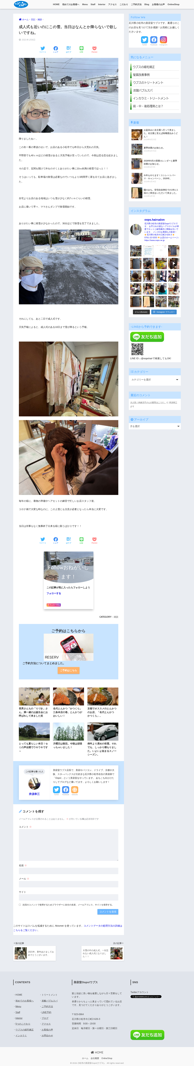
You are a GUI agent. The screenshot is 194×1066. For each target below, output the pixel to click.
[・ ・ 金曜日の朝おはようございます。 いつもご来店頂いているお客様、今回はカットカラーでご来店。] (148, 276)
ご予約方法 (136, 4)
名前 (23, 865)
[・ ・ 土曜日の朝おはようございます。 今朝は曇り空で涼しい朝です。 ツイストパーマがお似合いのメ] (135, 276)
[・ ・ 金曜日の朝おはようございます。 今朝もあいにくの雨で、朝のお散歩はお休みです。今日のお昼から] (173, 301)
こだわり (124, 4)
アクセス (112, 4)
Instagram (163, 45)
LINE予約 (46, 1012)
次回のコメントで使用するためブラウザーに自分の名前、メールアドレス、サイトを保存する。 (68, 904)
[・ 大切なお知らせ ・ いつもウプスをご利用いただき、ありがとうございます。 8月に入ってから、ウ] (161, 250)
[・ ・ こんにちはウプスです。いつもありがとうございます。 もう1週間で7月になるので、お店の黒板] (173, 263)
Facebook (65, 795)
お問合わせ (47, 1035)
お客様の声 (47, 1030)
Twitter (56, 795)
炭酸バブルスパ (50, 1001)
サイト (22, 892)
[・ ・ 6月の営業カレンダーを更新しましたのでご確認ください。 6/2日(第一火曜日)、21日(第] (135, 301)
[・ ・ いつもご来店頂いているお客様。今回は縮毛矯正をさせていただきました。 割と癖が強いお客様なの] (161, 289)
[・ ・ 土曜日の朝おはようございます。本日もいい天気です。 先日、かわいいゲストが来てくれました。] (135, 289)
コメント (25, 827)
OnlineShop (173, 4)
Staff (93, 4)
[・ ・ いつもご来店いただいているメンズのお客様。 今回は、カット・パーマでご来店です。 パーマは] (148, 263)
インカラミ (21, 1035)
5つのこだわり (22, 1024)
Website (75, 795)
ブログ (45, 1018)
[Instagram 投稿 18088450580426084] (148, 250)
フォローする (54, 593)
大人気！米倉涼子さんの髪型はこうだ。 (148, 402)
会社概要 (95, 1058)
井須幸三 (173, 402)
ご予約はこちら (68, 670)
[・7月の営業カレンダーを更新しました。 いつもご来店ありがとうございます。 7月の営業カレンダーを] (135, 263)
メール (24, 878)
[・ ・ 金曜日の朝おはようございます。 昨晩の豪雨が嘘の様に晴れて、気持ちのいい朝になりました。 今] (148, 289)
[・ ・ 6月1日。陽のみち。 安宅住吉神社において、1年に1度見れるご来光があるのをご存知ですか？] (148, 301)
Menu (85, 4)
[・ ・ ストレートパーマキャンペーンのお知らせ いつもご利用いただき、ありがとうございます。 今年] (173, 289)
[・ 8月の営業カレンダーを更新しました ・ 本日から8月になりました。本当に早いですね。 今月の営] (173, 250)
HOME (56, 4)
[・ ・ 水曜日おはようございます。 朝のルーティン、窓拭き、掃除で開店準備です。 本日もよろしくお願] (161, 276)
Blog (146, 4)
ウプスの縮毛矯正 (24, 1030)
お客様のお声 (158, 4)
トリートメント (50, 995)
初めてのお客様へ (70, 4)
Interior (101, 4)
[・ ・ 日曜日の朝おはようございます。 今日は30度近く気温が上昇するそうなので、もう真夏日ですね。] (161, 301)
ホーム (85, 1058)
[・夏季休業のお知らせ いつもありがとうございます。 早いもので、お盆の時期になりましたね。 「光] (135, 250)
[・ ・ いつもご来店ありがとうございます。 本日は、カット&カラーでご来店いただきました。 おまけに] (173, 276)
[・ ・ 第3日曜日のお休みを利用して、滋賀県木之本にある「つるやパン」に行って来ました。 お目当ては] (161, 263)
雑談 (116, 616)
